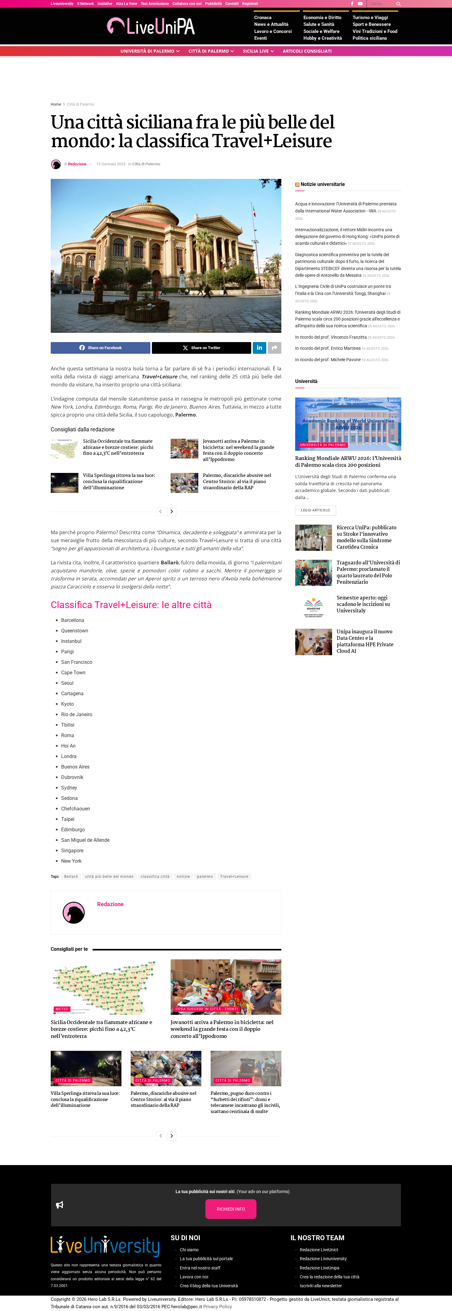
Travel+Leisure (234, 876)
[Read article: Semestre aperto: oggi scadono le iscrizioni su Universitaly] (313, 608)
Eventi (260, 38)
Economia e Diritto (322, 17)
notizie (183, 876)
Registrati (250, 4)
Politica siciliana (370, 38)
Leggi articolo (318, 510)
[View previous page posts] (160, 511)
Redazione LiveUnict (319, 1249)
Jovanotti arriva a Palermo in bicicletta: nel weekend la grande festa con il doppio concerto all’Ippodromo (238, 450)
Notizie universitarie (323, 184)
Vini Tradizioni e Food (375, 31)
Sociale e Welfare (321, 31)
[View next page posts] (171, 511)
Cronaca (263, 17)
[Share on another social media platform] (274, 348)
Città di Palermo (208, 51)
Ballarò (71, 876)
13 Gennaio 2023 (110, 164)
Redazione (77, 164)
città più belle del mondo (109, 876)
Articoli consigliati (307, 51)
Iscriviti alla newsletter (321, 1286)
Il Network (85, 4)
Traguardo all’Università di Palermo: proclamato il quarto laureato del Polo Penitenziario (368, 572)
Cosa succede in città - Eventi (207, 1009)
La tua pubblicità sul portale (206, 1258)
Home (56, 104)
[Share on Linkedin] (259, 348)
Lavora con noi (194, 1276)
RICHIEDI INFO (231, 1209)
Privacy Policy (217, 1307)
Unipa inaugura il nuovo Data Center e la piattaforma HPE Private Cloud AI (365, 641)
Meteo (62, 1009)
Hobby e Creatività (322, 38)
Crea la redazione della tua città (329, 1276)
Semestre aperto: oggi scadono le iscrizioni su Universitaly (363, 604)
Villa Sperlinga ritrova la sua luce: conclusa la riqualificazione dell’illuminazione (119, 481)
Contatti (232, 4)
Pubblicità (213, 4)
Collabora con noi (186, 4)
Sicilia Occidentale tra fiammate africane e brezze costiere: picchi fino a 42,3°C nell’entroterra (118, 447)
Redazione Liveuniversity (323, 1258)
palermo (205, 876)
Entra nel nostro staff (200, 1267)
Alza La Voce (126, 4)
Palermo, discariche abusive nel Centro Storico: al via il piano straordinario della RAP (237, 481)
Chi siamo (189, 1249)
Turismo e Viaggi (370, 17)
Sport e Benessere (372, 24)
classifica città (155, 876)
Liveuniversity (62, 4)
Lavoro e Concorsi (273, 31)
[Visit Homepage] (152, 26)
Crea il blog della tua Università (209, 1286)
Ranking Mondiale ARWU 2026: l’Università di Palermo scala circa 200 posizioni (348, 462)
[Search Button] (397, 4)
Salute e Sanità (318, 24)
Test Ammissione (155, 4)
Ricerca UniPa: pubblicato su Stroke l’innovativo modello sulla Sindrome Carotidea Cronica (366, 537)
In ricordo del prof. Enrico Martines (328, 348)
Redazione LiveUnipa (319, 1267)
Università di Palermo (147, 51)
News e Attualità (271, 24)
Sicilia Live (256, 51)
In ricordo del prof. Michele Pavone (328, 359)
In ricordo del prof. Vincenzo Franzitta (331, 337)
